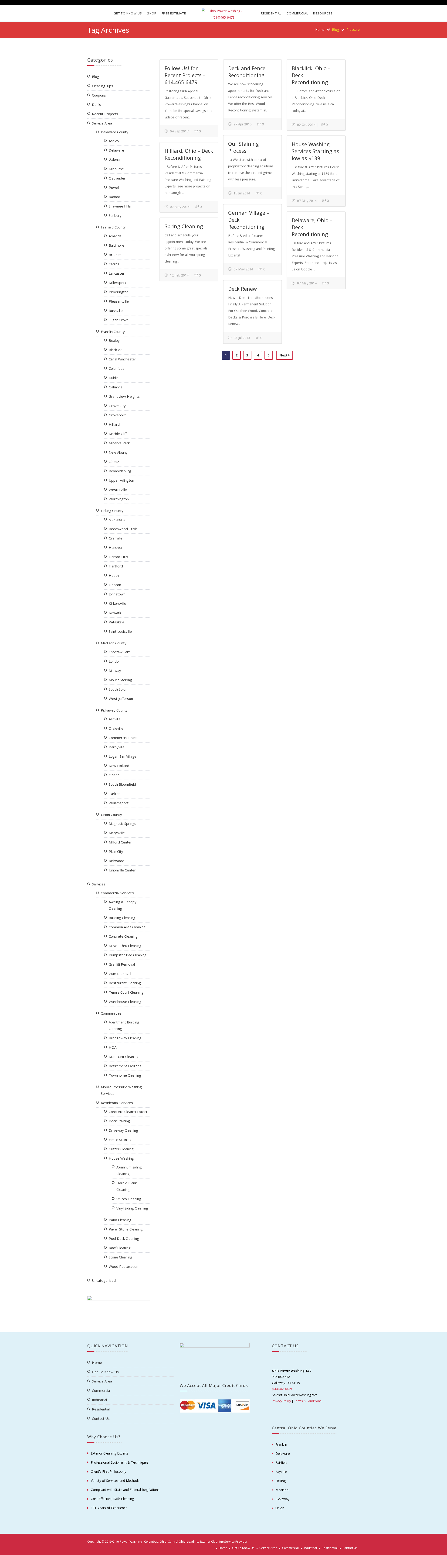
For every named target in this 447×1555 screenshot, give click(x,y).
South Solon (118, 689)
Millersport (117, 282)
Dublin (114, 377)
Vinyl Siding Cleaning (132, 1208)
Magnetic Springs (122, 823)
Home (320, 29)
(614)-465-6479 (282, 1389)
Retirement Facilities (125, 1066)
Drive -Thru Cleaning (125, 945)
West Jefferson (121, 698)
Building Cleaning (122, 917)
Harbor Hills (118, 556)
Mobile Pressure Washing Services (121, 1090)
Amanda (115, 236)
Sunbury (115, 215)
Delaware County (114, 132)
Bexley (114, 340)
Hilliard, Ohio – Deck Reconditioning (189, 154)
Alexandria (117, 519)
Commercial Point (123, 737)
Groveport (117, 415)
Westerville (118, 489)
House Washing (121, 1158)
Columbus (116, 368)
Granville (115, 538)
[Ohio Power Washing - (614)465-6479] (223, 14)
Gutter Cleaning (121, 1149)
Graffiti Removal (122, 964)
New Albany (118, 452)
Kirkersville (117, 603)
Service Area (102, 123)
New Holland (119, 765)
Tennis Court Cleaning (126, 992)
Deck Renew (242, 288)
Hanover (116, 547)
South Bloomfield (122, 784)
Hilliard (114, 424)
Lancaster (117, 273)
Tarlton (114, 793)
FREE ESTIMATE (174, 13)
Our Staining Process (243, 147)
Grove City (117, 405)
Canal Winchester (122, 359)
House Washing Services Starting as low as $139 (315, 151)
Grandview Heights (124, 396)
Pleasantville (119, 301)
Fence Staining (120, 1139)
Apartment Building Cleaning (124, 1025)
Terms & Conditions (308, 1401)
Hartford (116, 566)
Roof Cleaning (120, 1247)
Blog (95, 76)
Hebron (115, 584)
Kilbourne (116, 168)
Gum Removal (120, 973)
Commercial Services (117, 893)
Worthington (119, 499)
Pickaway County (114, 710)
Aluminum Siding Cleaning (129, 1170)
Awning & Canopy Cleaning (122, 905)
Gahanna (115, 387)
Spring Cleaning (184, 226)
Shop (151, 13)
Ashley (114, 140)
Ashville (115, 719)
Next (283, 355)
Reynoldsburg (120, 471)
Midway (115, 670)
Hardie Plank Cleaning (126, 1186)
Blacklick (115, 349)
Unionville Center (122, 870)
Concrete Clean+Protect (128, 1111)
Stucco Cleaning (128, 1198)
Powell (114, 187)
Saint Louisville (120, 631)
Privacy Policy (281, 1401)
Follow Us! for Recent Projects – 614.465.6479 (185, 75)
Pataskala (116, 622)
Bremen (115, 254)
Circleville (116, 728)
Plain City (116, 851)
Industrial (99, 1399)
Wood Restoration (123, 1266)
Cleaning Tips (102, 85)
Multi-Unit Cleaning (124, 1056)
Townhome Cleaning (125, 1075)
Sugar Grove (119, 320)
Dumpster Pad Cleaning (127, 955)
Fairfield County (113, 227)
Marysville (117, 832)
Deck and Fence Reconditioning (246, 72)
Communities (111, 1013)
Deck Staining (119, 1121)
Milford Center (120, 842)
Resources (323, 13)
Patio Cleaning (120, 1219)
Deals (96, 104)
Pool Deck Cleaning (124, 1238)
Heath (114, 575)
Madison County (113, 643)
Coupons (99, 95)
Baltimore (116, 245)
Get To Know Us (128, 13)
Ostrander (117, 178)
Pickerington (119, 292)
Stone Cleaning (120, 1257)
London (115, 661)
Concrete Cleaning (123, 936)
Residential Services (117, 1102)
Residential (271, 13)
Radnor (114, 196)
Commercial (297, 13)
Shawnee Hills (120, 206)
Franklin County (113, 331)
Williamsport (119, 803)
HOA (112, 1047)
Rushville (116, 310)
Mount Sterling (120, 679)
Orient (114, 775)
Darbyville (117, 747)
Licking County (112, 510)
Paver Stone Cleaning (126, 1229)
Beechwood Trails (123, 528)
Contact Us (101, 1418)
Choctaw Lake (120, 652)
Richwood (116, 860)
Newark (115, 612)
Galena (114, 159)
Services (98, 884)
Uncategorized (104, 1280)
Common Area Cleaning (127, 927)
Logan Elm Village (122, 756)
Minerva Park (119, 443)
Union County (111, 814)
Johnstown (117, 594)
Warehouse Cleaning (125, 1001)
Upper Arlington (121, 480)
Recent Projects (105, 113)
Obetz (114, 461)
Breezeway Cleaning (125, 1038)
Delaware (116, 150)
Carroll (114, 264)
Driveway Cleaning (123, 1130)
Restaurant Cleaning (125, 983)
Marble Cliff (118, 433)
